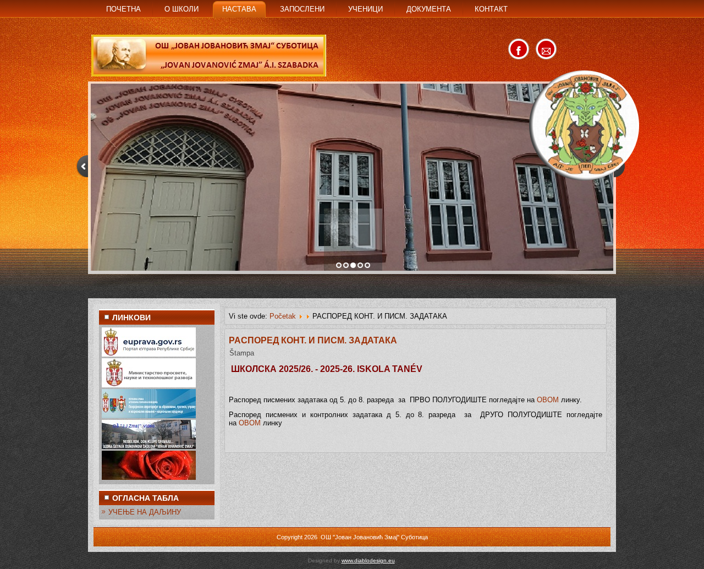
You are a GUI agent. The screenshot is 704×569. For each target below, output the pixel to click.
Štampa (241, 353)
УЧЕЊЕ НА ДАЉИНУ (144, 512)
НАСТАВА (239, 9)
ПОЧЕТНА (123, 9)
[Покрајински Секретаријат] (149, 416)
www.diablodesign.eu (368, 560)
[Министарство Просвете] (149, 385)
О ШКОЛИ (181, 9)
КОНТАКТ (491, 9)
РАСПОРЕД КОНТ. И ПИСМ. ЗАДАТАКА (313, 340)
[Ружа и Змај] (149, 477)
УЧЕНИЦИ (365, 9)
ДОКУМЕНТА (428, 9)
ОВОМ (548, 400)
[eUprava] (149, 354)
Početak (283, 316)
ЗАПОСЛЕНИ (302, 9)
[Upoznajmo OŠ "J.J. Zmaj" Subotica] (149, 446)
